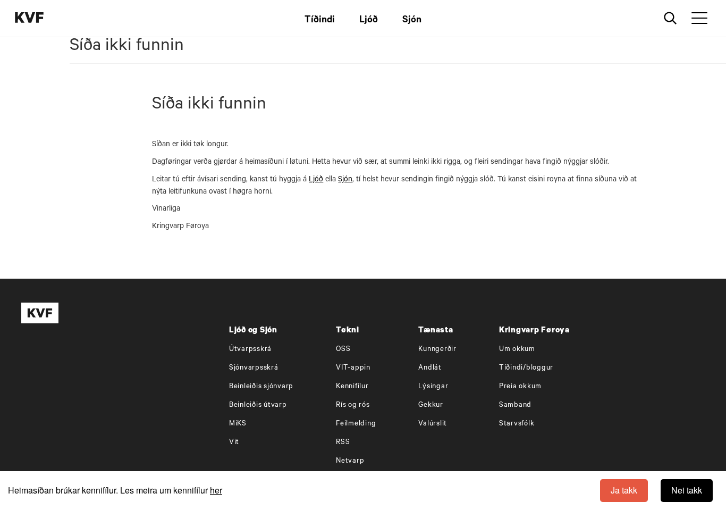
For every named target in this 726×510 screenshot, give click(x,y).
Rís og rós (353, 405)
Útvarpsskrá (250, 350)
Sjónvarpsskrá (253, 368)
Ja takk (624, 490)
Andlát (430, 368)
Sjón (411, 20)
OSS (343, 350)
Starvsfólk (517, 424)
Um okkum (517, 350)
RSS (343, 443)
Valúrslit (432, 424)
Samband (515, 405)
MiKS (238, 424)
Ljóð (368, 20)
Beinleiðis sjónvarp (261, 387)
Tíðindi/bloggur (526, 368)
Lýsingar (433, 387)
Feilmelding (356, 424)
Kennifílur (352, 387)
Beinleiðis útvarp (258, 405)
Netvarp (350, 461)
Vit (234, 443)
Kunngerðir (437, 350)
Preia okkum (520, 387)
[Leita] (670, 18)
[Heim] (45, 19)
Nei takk (686, 490)
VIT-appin (353, 368)
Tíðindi (320, 20)
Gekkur (430, 405)
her (216, 490)
